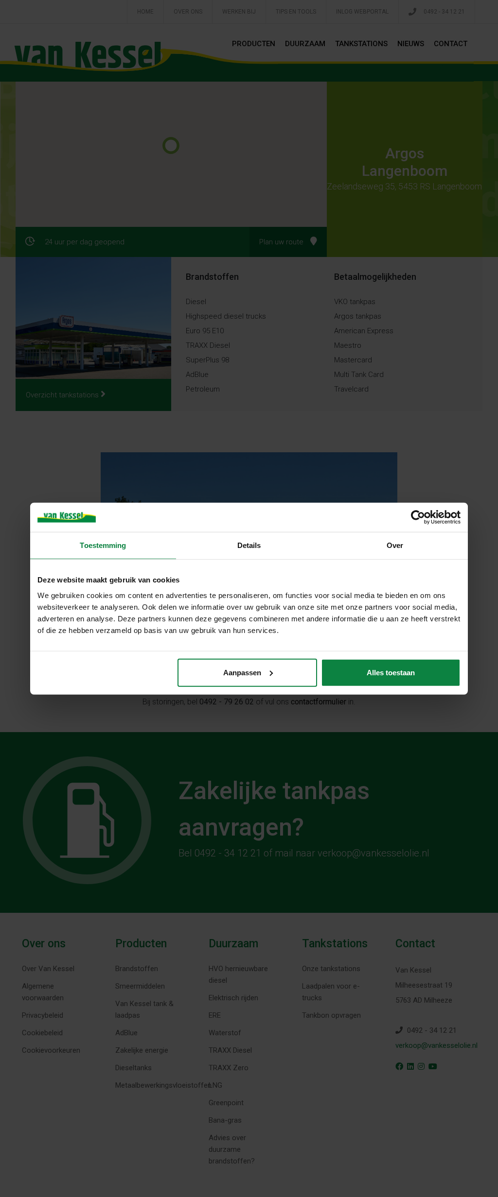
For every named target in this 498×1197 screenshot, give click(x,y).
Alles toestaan (391, 672)
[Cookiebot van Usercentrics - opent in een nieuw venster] (418, 517)
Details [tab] (249, 545)
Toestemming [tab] (103, 545)
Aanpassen (242, 672)
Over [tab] (395, 545)
